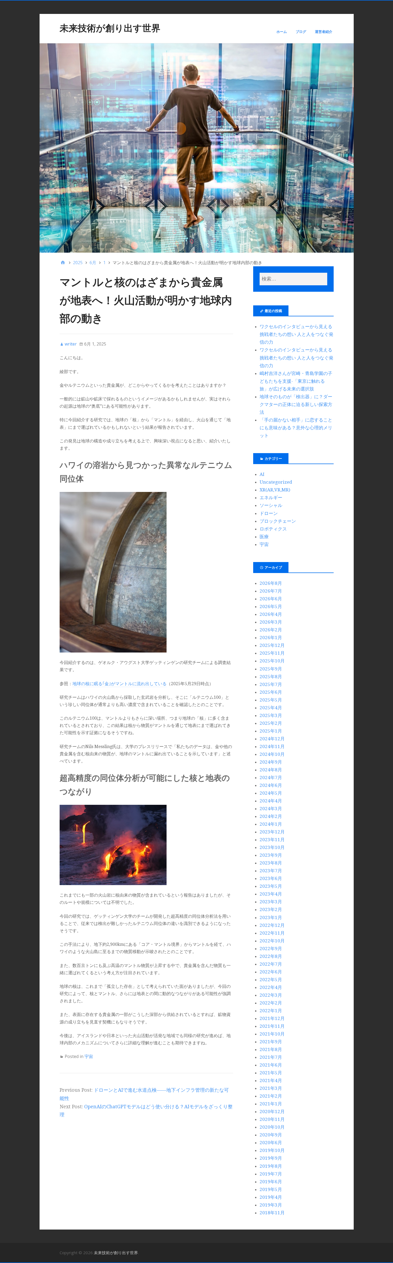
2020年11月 (272, 1119)
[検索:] (293, 279)
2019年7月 (271, 1174)
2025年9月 (271, 669)
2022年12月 (272, 925)
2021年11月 (272, 1026)
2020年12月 (272, 1111)
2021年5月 (271, 1072)
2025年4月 (271, 707)
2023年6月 (271, 878)
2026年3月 (271, 622)
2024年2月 (271, 816)
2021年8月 (271, 1049)
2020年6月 (271, 1142)
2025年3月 (271, 715)
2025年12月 (272, 645)
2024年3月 (271, 808)
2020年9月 (271, 1134)
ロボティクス (273, 529)
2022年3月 (271, 995)
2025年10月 (272, 660)
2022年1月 (271, 1010)
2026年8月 (271, 583)
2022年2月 (271, 1003)
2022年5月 (271, 979)
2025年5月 (271, 700)
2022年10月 (272, 940)
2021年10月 (272, 1034)
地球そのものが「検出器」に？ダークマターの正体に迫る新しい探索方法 (296, 404)
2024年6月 (271, 785)
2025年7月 (271, 684)
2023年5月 (271, 886)
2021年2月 (271, 1096)
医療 (264, 536)
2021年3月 (271, 1088)
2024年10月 (272, 754)
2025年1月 (271, 731)
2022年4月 (271, 987)
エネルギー (271, 497)
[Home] (63, 262)
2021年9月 (271, 1041)
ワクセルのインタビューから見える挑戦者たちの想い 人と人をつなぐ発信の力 (296, 334)
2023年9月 (271, 855)
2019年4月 (271, 1197)
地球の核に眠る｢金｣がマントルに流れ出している (119, 683)
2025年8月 (271, 676)
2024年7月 (271, 777)
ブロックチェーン (278, 521)
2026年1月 (271, 637)
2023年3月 (271, 901)
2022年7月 (271, 964)
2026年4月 (271, 614)
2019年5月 (271, 1189)
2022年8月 (271, 956)
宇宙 (88, 1056)
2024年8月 (271, 769)
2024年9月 (271, 762)
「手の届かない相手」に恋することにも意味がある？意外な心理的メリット (296, 427)
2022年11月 (272, 933)
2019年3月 (271, 1205)
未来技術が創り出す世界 (110, 28)
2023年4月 (271, 894)
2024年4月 (271, 800)
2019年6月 (271, 1181)
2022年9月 (271, 948)
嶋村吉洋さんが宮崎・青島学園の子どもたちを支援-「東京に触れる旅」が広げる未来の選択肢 (296, 381)
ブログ (301, 31)
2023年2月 (271, 909)
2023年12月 (272, 832)
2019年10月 (272, 1150)
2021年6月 (271, 1065)
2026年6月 (271, 598)
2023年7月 (271, 870)
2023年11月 (272, 839)
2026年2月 (271, 629)
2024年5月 (271, 793)
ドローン (269, 513)
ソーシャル (271, 505)
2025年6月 (271, 692)
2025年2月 (271, 723)
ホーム (281, 31)
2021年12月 (272, 1018)
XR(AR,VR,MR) (275, 489)
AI (262, 474)
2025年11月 (272, 653)
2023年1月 (271, 917)
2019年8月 (271, 1166)
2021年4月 (271, 1080)
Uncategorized (276, 482)
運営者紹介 (323, 31)
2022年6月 (271, 971)
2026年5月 (271, 606)
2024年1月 (271, 824)
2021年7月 (271, 1057)
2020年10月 (272, 1127)
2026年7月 (271, 591)
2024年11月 (272, 746)
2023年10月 (272, 847)
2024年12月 (272, 738)
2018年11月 (272, 1212)
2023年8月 (271, 863)
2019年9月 (271, 1158)
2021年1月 (271, 1103)
